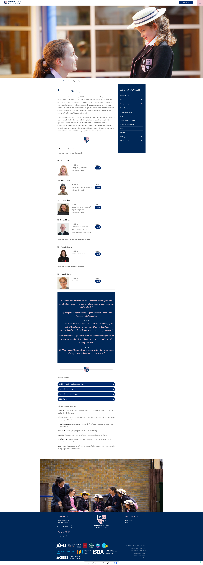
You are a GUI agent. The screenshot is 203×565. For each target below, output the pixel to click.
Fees (126, 522)
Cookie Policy (142, 550)
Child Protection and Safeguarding (71, 384)
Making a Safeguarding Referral (70, 424)
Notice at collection (91, 563)
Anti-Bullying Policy (66, 389)
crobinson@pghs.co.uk (98, 254)
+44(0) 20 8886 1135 (64, 520)
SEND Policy (63, 399)
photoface (143, 558)
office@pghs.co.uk (65, 522)
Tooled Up (60, 435)
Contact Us (186, 3)
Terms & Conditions (140, 548)
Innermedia (143, 553)
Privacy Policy (134, 550)
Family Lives (61, 410)
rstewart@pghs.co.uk (98, 168)
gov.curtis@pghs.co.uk (98, 281)
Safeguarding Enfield (64, 417)
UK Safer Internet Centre (65, 439)
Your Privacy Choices (106, 563)
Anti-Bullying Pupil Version (68, 394)
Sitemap (133, 548)
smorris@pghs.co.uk (98, 227)
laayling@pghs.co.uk (98, 207)
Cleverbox (143, 555)
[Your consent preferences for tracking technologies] (200, 562)
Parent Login (128, 520)
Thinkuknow (61, 431)
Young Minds (61, 446)
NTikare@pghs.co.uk (98, 187)
